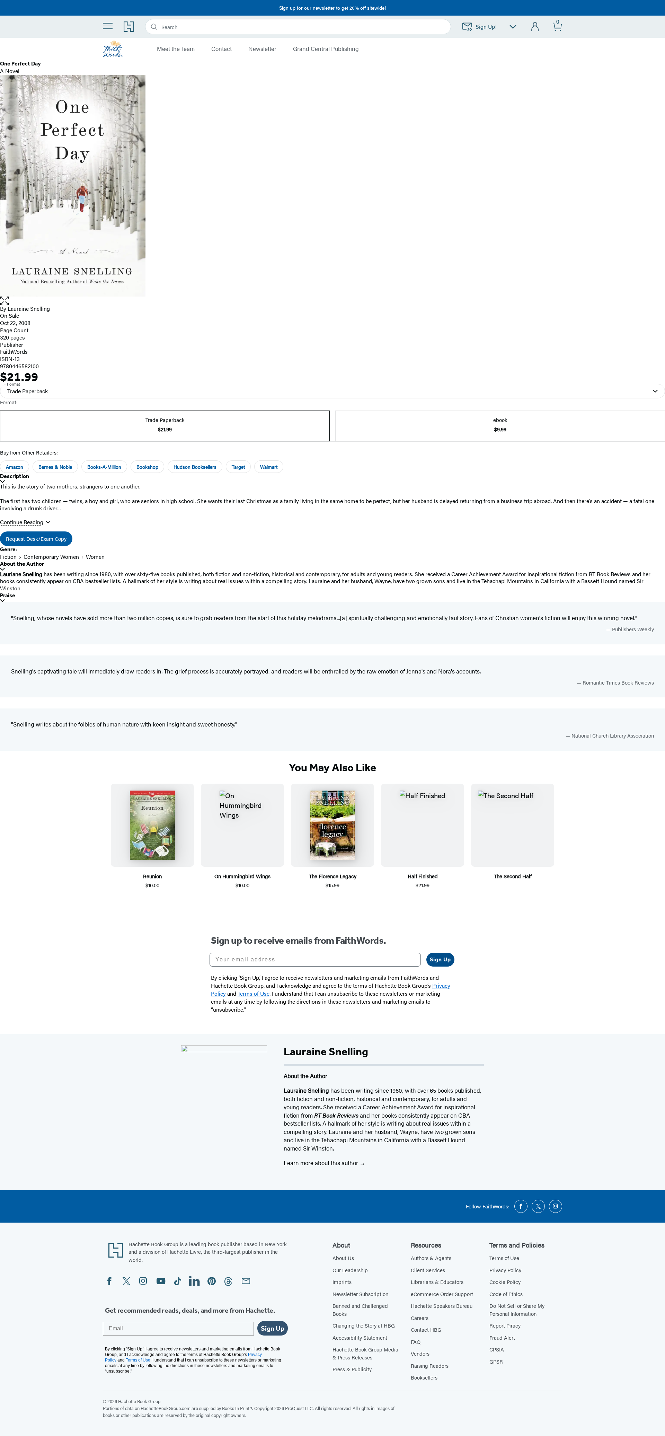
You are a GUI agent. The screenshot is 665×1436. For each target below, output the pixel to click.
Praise (7, 595)
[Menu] (108, 26)
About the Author (22, 564)
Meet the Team (176, 49)
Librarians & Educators (437, 1281)
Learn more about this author (322, 1163)
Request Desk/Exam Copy (36, 538)
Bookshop (147, 466)
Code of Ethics (506, 1293)
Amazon (14, 466)
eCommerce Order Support (442, 1293)
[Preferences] (513, 27)
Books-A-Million (104, 466)
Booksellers (424, 1377)
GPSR (496, 1361)
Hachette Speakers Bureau (441, 1305)
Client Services (428, 1270)
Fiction (8, 557)
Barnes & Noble (55, 466)
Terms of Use (504, 1257)
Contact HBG (426, 1329)
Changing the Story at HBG (363, 1325)
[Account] (535, 27)
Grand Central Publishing (326, 49)
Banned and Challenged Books (360, 1309)
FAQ (415, 1341)
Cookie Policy (505, 1281)
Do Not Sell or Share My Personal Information (516, 1309)
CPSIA (496, 1349)
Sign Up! (486, 26)
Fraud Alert (502, 1337)
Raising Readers (430, 1365)
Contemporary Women (51, 557)
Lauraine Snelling (29, 308)
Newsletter (262, 49)
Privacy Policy (505, 1270)
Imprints (342, 1281)
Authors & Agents (431, 1257)
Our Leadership (350, 1270)
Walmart (268, 466)
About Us (343, 1257)
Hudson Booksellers (195, 466)
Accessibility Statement (359, 1337)
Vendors (420, 1353)
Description (14, 476)
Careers (419, 1317)
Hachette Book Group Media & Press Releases (365, 1353)
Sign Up (440, 959)
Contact (221, 49)
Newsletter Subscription (360, 1293)
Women (95, 557)
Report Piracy (505, 1325)
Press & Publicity (352, 1369)
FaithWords (14, 351)
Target (238, 466)
